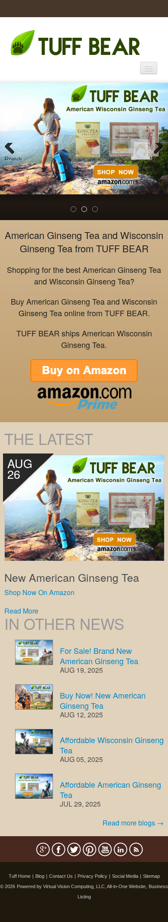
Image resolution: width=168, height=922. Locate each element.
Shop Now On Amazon (39, 592)
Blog (39, 876)
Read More (21, 611)
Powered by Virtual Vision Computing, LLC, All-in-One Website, (82, 886)
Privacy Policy (92, 876)
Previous (13, 157)
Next (156, 157)
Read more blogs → (133, 823)
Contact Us (61, 876)
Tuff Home (20, 876)
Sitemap (151, 876)
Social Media (125, 876)
